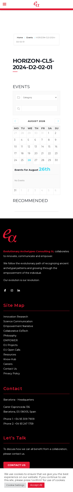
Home (20, 37)
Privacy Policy (11, 373)
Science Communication (18, 321)
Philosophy (9, 335)
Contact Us (10, 368)
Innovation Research (15, 316)
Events (29, 37)
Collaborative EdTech (15, 330)
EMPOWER (10, 340)
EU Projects (10, 345)
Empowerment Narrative (18, 326)
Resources (9, 354)
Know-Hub (9, 359)
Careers (7, 364)
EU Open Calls (11, 349)
